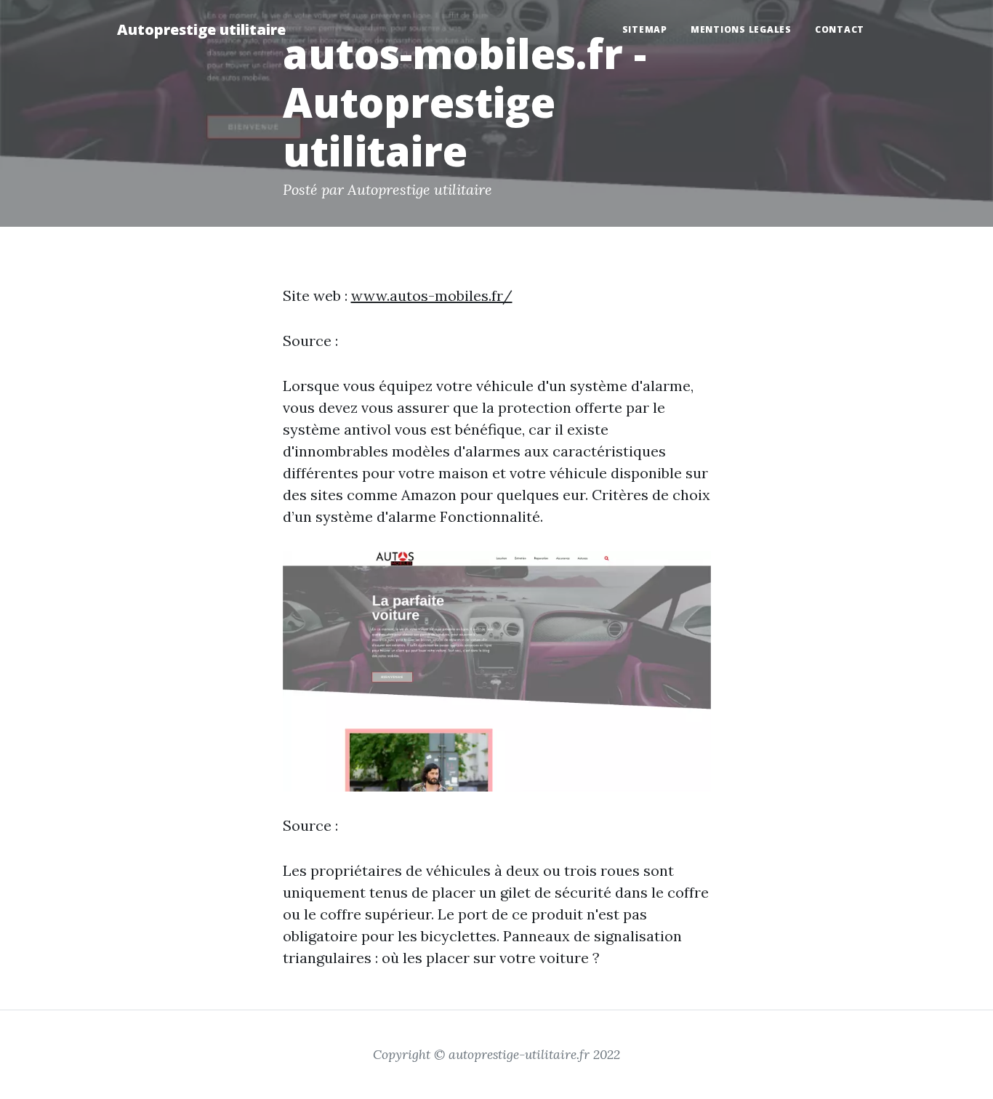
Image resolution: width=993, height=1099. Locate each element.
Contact (839, 29)
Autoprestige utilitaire (201, 29)
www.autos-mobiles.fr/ (431, 295)
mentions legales (741, 29)
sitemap (644, 29)
